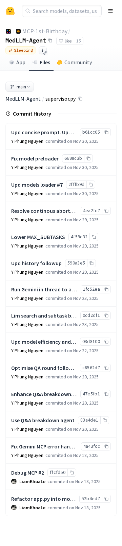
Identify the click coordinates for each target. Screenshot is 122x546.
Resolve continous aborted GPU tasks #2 (59, 210)
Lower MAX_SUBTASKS (38, 237)
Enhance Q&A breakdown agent (48, 394)
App (20, 62)
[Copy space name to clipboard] (50, 40)
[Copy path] (80, 99)
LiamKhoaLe (32, 481)
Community (78, 62)
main (21, 87)
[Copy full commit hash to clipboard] (106, 132)
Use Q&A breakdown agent (43, 420)
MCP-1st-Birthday (44, 31)
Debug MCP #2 (27, 472)
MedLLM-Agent (25, 40)
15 (78, 41)
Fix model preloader (35, 158)
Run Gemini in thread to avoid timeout (57, 289)
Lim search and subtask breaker (48, 315)
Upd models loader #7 (37, 184)
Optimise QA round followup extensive (57, 367)
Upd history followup (36, 263)
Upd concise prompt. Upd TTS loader (55, 132)
